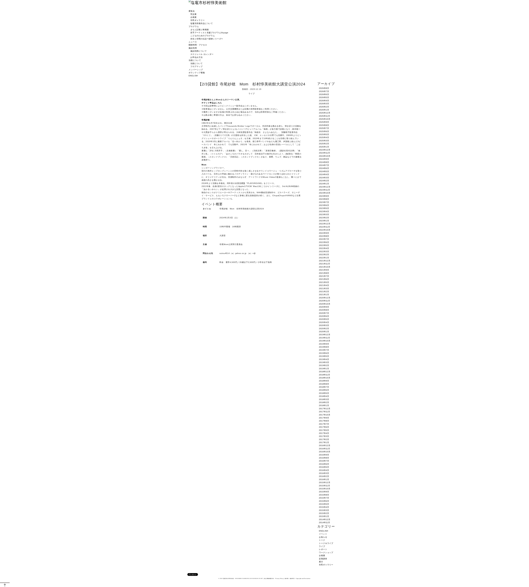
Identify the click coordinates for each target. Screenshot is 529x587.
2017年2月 (324, 439)
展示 (321, 562)
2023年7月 (324, 202)
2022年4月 (324, 248)
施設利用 (193, 48)
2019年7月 (324, 350)
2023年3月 (324, 214)
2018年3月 (324, 399)
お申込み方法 (196, 57)
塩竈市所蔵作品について (201, 23)
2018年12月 (324, 371)
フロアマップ (196, 66)
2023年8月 (324, 199)
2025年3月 (324, 140)
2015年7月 (324, 498)
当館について (195, 60)
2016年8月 (324, 458)
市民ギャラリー (197, 20)
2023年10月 (324, 193)
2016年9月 (324, 455)
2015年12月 (324, 482)
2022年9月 (324, 233)
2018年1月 (324, 405)
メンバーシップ (196, 70)
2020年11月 (324, 301)
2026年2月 (324, 107)
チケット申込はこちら (212, 103)
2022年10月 (324, 230)
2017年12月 (324, 408)
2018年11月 (324, 375)
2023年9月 (324, 196)
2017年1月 (324, 442)
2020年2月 (324, 328)
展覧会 (192, 11)
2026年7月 (324, 91)
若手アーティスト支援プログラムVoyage (209, 33)
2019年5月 (324, 356)
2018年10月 (324, 378)
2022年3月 (324, 251)
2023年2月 (324, 218)
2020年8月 (324, 310)
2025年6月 (324, 131)
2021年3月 (324, 288)
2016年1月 (324, 479)
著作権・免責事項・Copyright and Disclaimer (298, 578)
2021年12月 (324, 261)
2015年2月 (324, 513)
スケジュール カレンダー (202, 54)
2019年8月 (324, 347)
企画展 (193, 17)
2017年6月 (324, 427)
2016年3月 (324, 473)
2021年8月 (324, 273)
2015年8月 (324, 495)
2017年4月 (324, 433)
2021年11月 (324, 264)
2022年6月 (324, 242)
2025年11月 (324, 116)
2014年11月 (324, 522)
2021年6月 (324, 279)
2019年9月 (324, 344)
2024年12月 (324, 150)
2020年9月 (324, 307)
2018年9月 (324, 381)
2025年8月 (324, 125)
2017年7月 (324, 424)
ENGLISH (193, 76)
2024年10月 (324, 156)
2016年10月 (324, 452)
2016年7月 (324, 461)
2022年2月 (324, 254)
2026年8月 (324, 88)
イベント (323, 534)
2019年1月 (324, 368)
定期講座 (323, 559)
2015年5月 (324, 504)
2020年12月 (324, 298)
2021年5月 (324, 282)
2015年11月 (324, 486)
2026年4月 (324, 100)
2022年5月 (324, 245)
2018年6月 (324, 390)
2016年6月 (324, 464)
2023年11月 (324, 190)
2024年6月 (324, 168)
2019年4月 (324, 359)
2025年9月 (324, 122)
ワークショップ (326, 552)
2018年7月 (324, 387)
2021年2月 (324, 291)
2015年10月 (324, 489)
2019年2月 (324, 365)
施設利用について (198, 51)
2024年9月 (324, 159)
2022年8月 (324, 236)
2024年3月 (324, 177)
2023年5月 (324, 208)
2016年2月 (324, 476)
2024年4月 (324, 174)
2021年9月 (324, 270)
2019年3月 (324, 362)
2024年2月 (324, 181)
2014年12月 (324, 519)
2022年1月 (324, 258)
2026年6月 (324, 94)
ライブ (322, 546)
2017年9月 (324, 418)
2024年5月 (324, 171)
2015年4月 (324, 507)
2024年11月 (324, 153)
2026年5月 (324, 97)
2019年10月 (324, 341)
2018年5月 (324, 393)
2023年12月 (324, 187)
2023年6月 (324, 205)
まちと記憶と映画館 (199, 29)
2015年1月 (324, 516)
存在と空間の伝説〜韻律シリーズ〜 (206, 39)
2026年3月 (324, 103)
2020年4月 (324, 322)
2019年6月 (324, 353)
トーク (322, 540)
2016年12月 (324, 445)
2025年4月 (324, 137)
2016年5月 (324, 467)
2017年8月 (324, 421)
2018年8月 (324, 384)
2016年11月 (324, 449)
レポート (323, 549)
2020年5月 (324, 319)
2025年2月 (324, 144)
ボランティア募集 (197, 73)
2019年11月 (324, 338)
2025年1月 (324, 147)
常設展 (193, 14)
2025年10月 (324, 119)
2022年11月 (324, 227)
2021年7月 (324, 276)
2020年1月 (324, 331)
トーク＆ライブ (326, 543)
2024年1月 (324, 184)
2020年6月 (324, 316)
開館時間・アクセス (198, 45)
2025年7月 (324, 128)
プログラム (194, 26)
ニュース (193, 42)
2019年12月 (324, 334)
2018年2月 (324, 402)
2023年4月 (324, 211)
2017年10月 (324, 415)
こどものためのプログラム (202, 36)
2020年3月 (324, 325)
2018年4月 (324, 396)
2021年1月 (324, 294)
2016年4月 (324, 470)
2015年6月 (324, 501)
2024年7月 (324, 165)
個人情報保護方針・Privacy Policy (274, 578)
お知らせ (323, 537)
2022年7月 (324, 239)
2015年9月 (324, 492)
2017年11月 (324, 412)
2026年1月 (324, 110)
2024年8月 (324, 162)
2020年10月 (324, 304)
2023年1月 (324, 221)
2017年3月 (324, 436)
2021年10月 (324, 267)
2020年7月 (324, 313)
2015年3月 (324, 510)
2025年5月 (324, 134)
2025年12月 (324, 113)
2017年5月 (324, 430)
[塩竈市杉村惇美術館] (208, 3)
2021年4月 (324, 285)
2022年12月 (324, 224)
